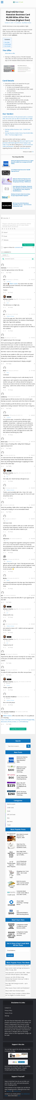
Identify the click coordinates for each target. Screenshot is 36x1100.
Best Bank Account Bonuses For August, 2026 (22, 835)
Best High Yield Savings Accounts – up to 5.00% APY (16, 984)
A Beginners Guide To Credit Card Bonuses (22, 933)
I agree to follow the (13, 247)
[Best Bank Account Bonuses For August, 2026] (12, 837)
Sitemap (7, 1016)
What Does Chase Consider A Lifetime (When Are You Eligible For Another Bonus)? (17, 994)
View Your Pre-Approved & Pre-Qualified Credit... (22, 845)
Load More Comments (18, 729)
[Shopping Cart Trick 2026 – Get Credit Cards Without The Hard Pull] (12, 874)
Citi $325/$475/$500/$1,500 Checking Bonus (23, 912)
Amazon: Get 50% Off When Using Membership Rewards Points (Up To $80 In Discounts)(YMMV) (17, 979)
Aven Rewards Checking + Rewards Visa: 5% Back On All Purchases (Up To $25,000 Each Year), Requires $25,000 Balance (22, 189)
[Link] (15, 229)
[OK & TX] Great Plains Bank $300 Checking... (22, 793)
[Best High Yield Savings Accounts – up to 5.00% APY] (12, 854)
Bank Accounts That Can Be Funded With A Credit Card (23, 882)
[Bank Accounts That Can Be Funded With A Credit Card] (12, 884)
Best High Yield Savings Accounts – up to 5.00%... (22, 853)
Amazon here (17, 1091)
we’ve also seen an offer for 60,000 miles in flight (19, 118)
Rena (8, 372)
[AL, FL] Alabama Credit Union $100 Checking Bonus (22, 777)
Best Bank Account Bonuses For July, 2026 (17, 965)
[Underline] (7, 229)
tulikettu (9, 417)
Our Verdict (7, 46)
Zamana (9, 281)
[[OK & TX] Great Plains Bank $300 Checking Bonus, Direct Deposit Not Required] (12, 793)
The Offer (7, 42)
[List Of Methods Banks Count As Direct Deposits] (12, 864)
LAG (8, 303)
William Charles (27, 22)
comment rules (19, 247)
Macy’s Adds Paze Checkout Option (15, 990)
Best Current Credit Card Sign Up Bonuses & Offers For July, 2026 (17, 969)
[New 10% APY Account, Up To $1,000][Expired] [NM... (21, 785)
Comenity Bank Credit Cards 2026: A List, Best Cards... (23, 892)
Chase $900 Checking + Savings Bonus (22, 902)
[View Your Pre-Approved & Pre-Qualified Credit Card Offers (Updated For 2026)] (12, 846)
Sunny (3, 670)
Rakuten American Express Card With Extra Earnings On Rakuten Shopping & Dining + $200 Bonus (22, 180)
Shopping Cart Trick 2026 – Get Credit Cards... (23, 873)
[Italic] (5, 229)
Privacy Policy (8, 1010)
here (19, 1095)
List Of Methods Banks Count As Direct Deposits (21, 863)
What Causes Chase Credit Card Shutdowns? (17, 988)
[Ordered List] (11, 229)
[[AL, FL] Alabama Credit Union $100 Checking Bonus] (12, 777)
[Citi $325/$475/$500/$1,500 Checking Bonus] (12, 912)
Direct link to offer (10, 53)
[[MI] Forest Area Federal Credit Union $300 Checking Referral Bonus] (12, 768)
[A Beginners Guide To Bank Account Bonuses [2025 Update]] (12, 926)
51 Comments (17, 22)
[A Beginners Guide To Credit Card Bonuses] (12, 935)
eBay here (9, 1091)
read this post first (25, 148)
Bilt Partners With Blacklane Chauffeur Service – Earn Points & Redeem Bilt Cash (22, 204)
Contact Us (8, 1008)
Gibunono (9, 561)
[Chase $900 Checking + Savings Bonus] (12, 904)
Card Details (7, 44)
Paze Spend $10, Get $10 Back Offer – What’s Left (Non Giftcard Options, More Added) (17, 973)
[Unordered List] (13, 229)
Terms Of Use (8, 1013)
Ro (7, 476)
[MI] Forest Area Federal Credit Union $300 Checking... (21, 769)
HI (32, 151)
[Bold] (3, 229)
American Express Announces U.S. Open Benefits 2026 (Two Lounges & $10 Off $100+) (22, 162)
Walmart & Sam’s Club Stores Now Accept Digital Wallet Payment (20, 194)
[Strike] (9, 229)
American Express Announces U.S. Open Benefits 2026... (22, 759)
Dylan (8, 580)
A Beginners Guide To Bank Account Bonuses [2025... (22, 926)
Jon (7, 613)
